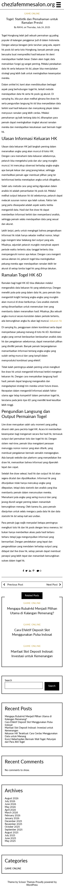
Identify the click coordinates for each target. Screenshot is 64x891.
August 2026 (11, 798)
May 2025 (10, 841)
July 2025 (10, 835)
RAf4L (20, 27)
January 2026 (12, 818)
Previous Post (15, 584)
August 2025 (11, 832)
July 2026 (10, 801)
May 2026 (10, 807)
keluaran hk (56, 321)
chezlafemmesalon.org (28, 4)
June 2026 (10, 804)
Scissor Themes (27, 882)
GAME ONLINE (32, 14)
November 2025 (13, 824)
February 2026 (12, 815)
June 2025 (10, 838)
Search (8, 680)
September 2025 (14, 830)
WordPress (32, 885)
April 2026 (10, 810)
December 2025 (13, 821)
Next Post (52, 584)
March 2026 (11, 813)
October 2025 (12, 827)
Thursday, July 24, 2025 (38, 27)
